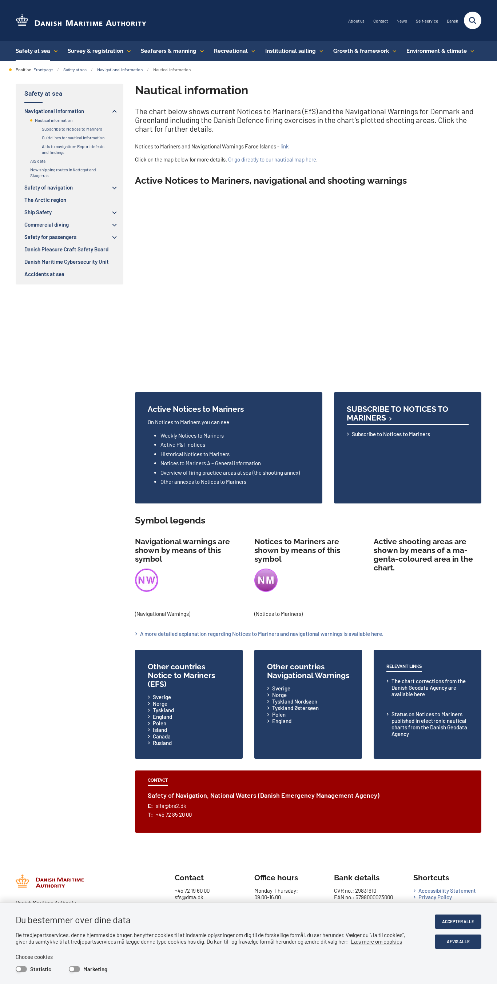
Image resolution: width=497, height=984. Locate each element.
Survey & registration (95, 51)
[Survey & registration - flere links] (127, 51)
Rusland (162, 743)
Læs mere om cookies (376, 941)
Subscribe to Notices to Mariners (397, 413)
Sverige (162, 697)
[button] (112, 111)
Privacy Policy (435, 897)
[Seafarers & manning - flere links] (200, 51)
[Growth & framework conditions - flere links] (393, 51)
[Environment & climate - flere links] (470, 51)
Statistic (40, 969)
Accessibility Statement (447, 890)
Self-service (427, 21)
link (285, 146)
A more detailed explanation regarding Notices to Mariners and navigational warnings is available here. (261, 633)
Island (160, 729)
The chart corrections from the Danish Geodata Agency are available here (428, 687)
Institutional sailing (290, 51)
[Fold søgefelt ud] (472, 20)
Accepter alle (458, 921)
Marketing (95, 969)
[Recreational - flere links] (251, 51)
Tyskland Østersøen (295, 708)
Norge (160, 703)
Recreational (231, 51)
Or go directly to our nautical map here (272, 159)
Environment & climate (436, 51)
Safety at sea (33, 51)
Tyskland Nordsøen (294, 701)
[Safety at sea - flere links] (54, 51)
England (162, 716)
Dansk (452, 21)
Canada (162, 736)
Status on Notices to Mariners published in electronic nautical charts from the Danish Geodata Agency (429, 724)
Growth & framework (361, 51)
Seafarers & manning (168, 51)
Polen (159, 723)
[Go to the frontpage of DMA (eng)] (81, 20)
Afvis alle (458, 941)
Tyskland (163, 710)
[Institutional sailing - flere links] (319, 51)
